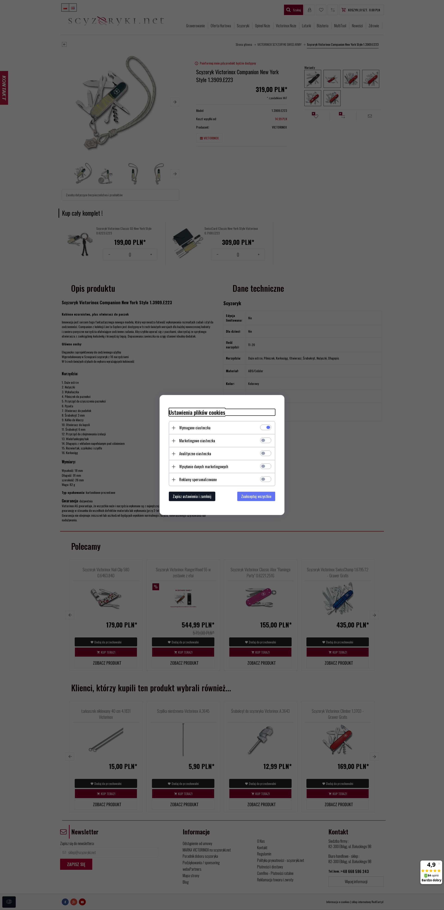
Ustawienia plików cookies (197, 412)
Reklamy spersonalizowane (198, 479)
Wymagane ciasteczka (194, 427)
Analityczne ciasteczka (195, 453)
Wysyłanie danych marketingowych (203, 466)
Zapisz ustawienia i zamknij (192, 496)
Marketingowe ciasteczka (197, 440)
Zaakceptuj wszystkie (256, 496)
